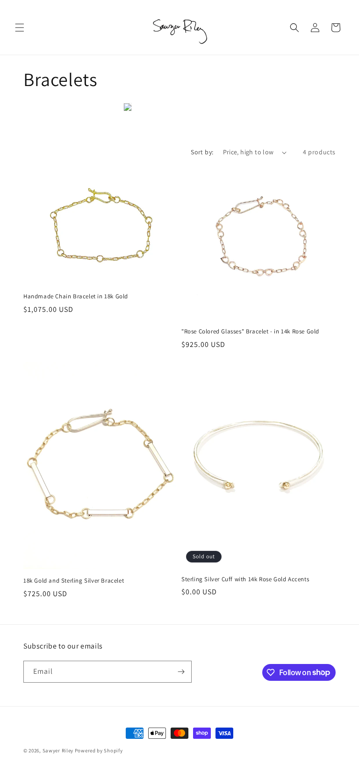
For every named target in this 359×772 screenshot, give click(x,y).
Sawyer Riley (58, 750)
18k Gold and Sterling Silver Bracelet (73, 580)
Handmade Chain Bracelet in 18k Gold (75, 296)
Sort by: (202, 152)
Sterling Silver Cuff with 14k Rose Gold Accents (245, 579)
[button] (19, 27)
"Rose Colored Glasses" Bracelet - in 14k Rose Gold (250, 331)
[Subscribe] (181, 672)
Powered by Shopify (99, 750)
